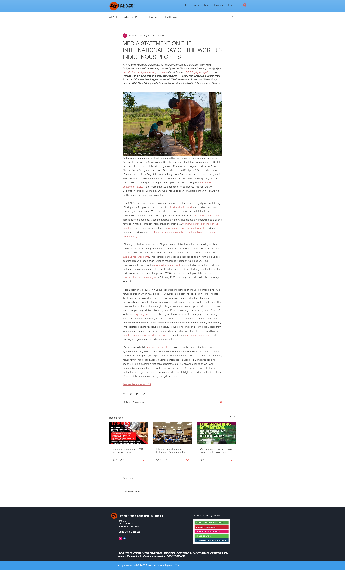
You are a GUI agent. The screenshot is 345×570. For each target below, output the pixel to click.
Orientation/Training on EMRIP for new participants (129, 450)
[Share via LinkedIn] (137, 394)
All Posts (113, 17)
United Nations (169, 17)
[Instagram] (120, 538)
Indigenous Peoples (133, 17)
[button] (232, 17)
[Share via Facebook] (124, 394)
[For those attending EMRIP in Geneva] (128, 433)
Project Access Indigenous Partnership (141, 515)
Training (153, 17)
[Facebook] (124, 538)
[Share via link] (143, 394)
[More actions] (220, 35)
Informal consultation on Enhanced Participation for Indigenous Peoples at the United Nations (170, 450)
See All (233, 417)
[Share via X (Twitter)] (130, 394)
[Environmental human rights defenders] (216, 433)
